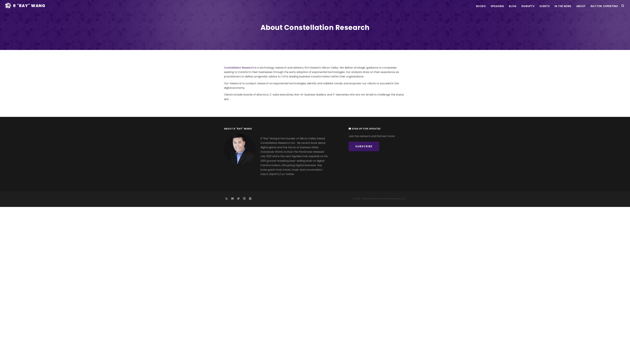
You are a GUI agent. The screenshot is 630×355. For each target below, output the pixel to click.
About (581, 6)
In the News (563, 6)
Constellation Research (239, 68)
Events (545, 6)
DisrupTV (528, 6)
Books (481, 6)
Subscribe (363, 146)
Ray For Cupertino (604, 6)
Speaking (497, 6)
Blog (512, 6)
